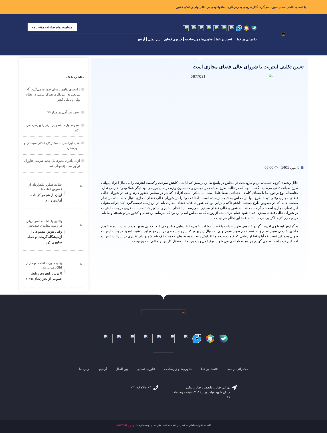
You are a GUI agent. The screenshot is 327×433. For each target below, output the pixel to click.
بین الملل (154, 39)
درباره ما (84, 369)
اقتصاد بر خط (224, 39)
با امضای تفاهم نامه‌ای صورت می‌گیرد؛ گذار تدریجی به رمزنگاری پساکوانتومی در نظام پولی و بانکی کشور (241, 7)
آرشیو (141, 39)
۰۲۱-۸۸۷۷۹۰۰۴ (141, 387)
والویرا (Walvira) (125, 425)
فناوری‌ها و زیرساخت (199, 39)
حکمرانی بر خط (247, 39)
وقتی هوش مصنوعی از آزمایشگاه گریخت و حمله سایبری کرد (44, 237)
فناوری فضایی (173, 39)
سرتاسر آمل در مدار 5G (62, 112)
